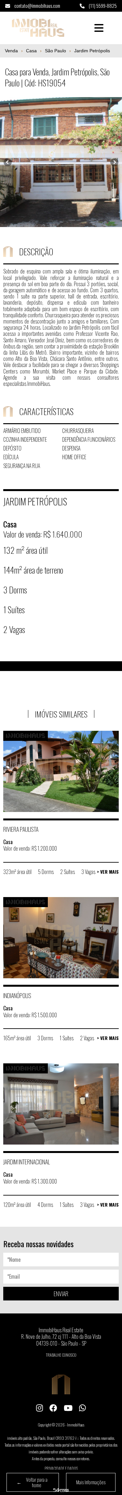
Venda (11, 50)
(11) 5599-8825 (102, 5)
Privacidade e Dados (61, 1468)
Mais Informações (90, 1482)
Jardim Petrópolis (92, 50)
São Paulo (55, 50)
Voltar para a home (32, 1482)
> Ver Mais (108, 871)
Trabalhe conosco (61, 1355)
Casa (31, 50)
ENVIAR (61, 1293)
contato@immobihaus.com (36, 5)
